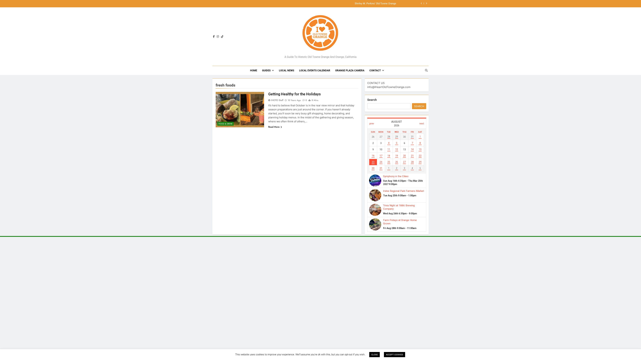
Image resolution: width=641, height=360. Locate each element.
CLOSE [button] (374, 354)
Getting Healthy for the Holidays (294, 94)
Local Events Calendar (314, 70)
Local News (286, 70)
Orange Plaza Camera (349, 70)
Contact (375, 70)
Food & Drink (226, 123)
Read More (274, 126)
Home (253, 70)
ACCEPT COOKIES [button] (394, 354)
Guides (266, 70)
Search (372, 100)
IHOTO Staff (277, 100)
